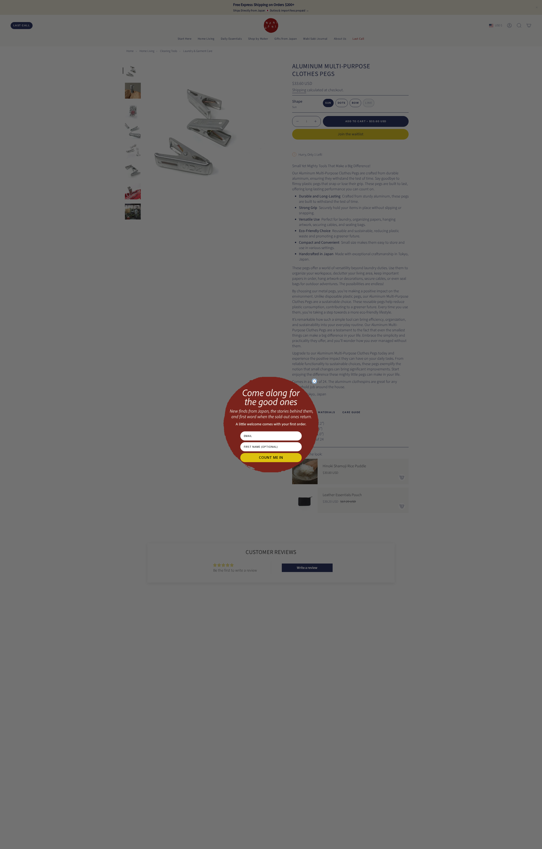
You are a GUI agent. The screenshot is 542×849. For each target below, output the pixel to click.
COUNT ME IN (271, 457)
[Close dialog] (314, 381)
